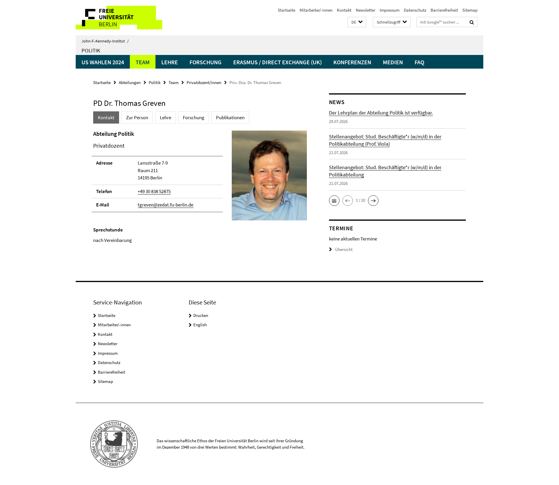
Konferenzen (352, 62)
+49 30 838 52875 (154, 191)
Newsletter (365, 10)
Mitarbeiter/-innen (316, 10)
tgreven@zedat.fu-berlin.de (165, 205)
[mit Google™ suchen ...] (471, 22)
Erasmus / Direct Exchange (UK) (277, 62)
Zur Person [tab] (137, 117)
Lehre (169, 62)
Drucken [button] (200, 315)
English (200, 324)
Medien (393, 62)
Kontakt (344, 10)
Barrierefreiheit (444, 10)
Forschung (206, 62)
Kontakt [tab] (106, 117)
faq (419, 62)
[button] (357, 22)
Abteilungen (130, 82)
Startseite (286, 10)
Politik (91, 50)
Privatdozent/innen (204, 82)
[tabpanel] (200, 186)
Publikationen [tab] (230, 117)
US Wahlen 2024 (103, 62)
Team (143, 62)
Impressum (389, 10)
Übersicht (344, 249)
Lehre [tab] (165, 117)
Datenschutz (415, 10)
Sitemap (469, 10)
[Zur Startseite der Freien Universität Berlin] (124, 17)
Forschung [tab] (193, 117)
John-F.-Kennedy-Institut (105, 41)
